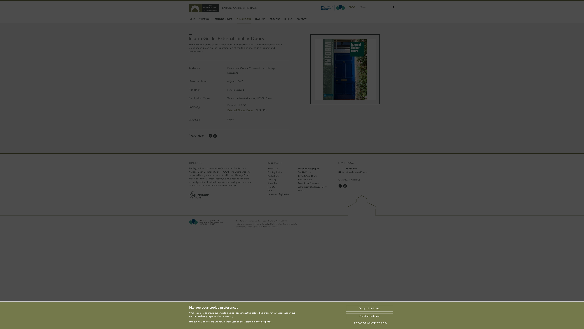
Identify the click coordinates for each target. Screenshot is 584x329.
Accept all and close (369, 308)
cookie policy (264, 321)
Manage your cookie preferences (213, 307)
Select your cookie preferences (370, 322)
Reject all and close (369, 316)
